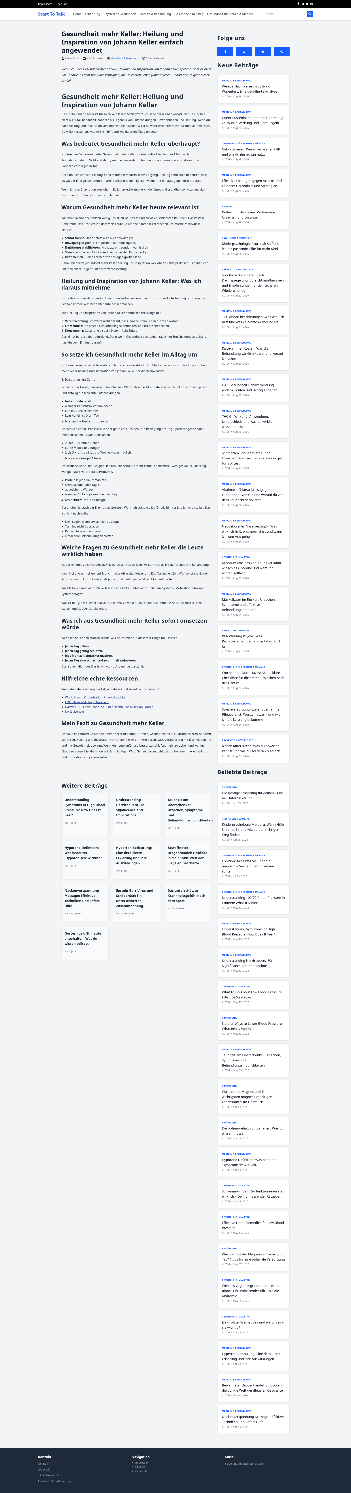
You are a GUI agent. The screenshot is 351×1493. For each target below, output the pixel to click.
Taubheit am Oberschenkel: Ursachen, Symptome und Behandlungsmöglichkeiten (190, 809)
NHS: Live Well (74, 712)
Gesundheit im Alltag (189, 14)
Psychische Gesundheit (120, 14)
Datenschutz (143, 1471)
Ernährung (92, 14)
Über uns (61, 4)
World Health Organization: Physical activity (95, 697)
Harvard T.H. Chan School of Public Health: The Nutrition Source (109, 707)
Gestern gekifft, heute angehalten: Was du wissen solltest (83, 938)
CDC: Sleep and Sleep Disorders (87, 702)
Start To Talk (51, 14)
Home (77, 14)
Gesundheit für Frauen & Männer (230, 14)
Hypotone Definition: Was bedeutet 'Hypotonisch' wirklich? (83, 852)
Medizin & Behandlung (155, 14)
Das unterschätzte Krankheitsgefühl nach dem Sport (186, 895)
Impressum (45, 4)
